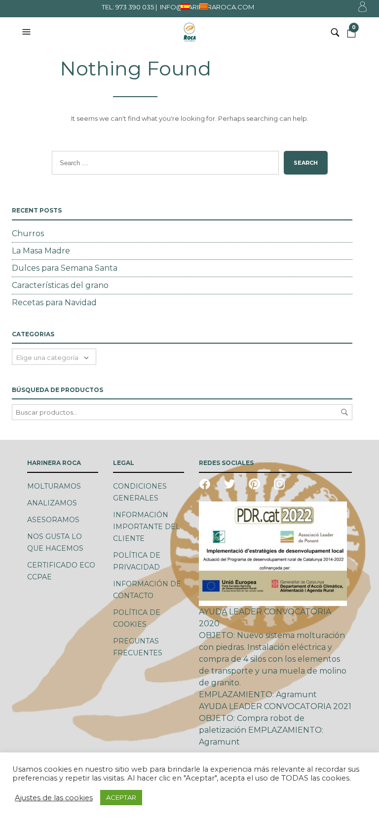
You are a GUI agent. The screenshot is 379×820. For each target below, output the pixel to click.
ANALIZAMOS (52, 503)
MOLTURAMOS (54, 486)
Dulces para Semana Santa (64, 268)
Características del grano (60, 285)
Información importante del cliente (146, 526)
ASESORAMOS (53, 519)
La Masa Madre (41, 250)
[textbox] (54, 357)
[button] (28, 32)
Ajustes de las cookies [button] (54, 797)
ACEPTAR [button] (121, 797)
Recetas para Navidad (54, 302)
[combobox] (54, 357)
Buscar (344, 412)
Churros (28, 233)
